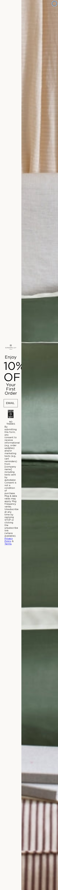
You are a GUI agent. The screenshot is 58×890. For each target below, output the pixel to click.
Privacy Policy (9, 540)
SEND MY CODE (11, 414)
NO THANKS (10, 422)
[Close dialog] (54, 3)
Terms (8, 544)
